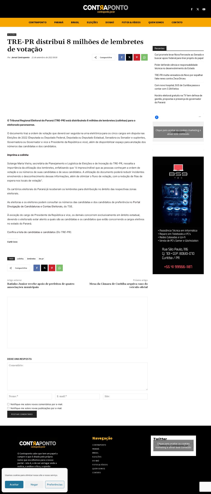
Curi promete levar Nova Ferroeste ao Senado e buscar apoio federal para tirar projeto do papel (179, 56)
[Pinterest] (137, 57)
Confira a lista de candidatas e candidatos (31, 232)
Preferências (54, 484)
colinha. (20, 258)
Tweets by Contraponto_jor (173, 445)
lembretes (31, 258)
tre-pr (41, 258)
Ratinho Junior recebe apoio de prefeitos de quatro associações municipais (40, 285)
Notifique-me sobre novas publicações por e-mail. (36, 408)
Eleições (12, 35)
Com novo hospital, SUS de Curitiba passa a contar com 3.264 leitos (177, 87)
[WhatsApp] (144, 57)
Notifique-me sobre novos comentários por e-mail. (37, 404)
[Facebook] (191, 9)
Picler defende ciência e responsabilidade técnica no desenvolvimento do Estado (176, 67)
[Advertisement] (77, 89)
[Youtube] (204, 9)
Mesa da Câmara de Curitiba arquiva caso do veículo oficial (118, 285)
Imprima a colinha (18, 154)
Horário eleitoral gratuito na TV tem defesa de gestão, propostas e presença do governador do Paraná (178, 99)
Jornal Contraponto (20, 57)
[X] (198, 9)
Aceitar (14, 484)
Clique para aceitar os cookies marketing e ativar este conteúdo (178, 132)
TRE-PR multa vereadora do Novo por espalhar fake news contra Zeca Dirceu (179, 77)
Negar (34, 484)
